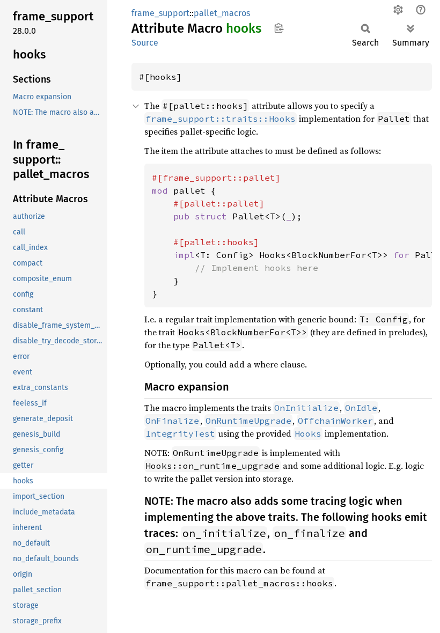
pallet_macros (222, 13)
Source (144, 43)
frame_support (160, 13)
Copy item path (279, 28)
